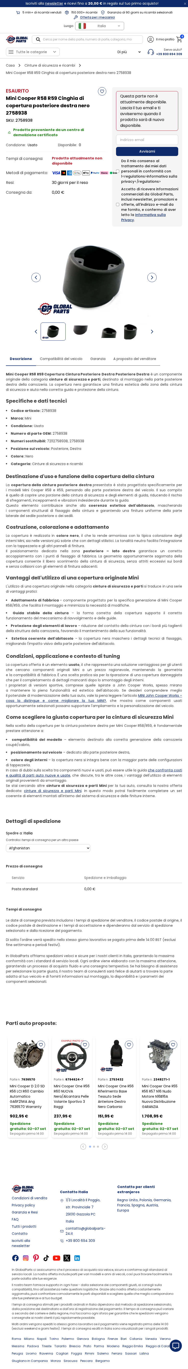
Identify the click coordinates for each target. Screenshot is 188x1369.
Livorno (31, 1353)
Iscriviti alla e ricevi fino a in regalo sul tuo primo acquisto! (92, 3)
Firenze (113, 1339)
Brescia (75, 1346)
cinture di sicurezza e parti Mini (53, 790)
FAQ (15, 1219)
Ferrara (117, 1353)
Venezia (151, 1339)
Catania (135, 1339)
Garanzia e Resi (25, 1212)
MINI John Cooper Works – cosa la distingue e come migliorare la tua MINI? (94, 698)
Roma (16, 1339)
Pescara (86, 1361)
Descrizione (21, 358)
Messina (18, 1346)
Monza (56, 1361)
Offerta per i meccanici (97, 17)
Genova (83, 1339)
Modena (113, 1346)
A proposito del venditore (134, 358)
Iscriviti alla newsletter (21, 1243)
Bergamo (102, 1361)
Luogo (68, 26)
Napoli (42, 1339)
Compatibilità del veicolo (61, 358)
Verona (165, 1339)
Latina (144, 1353)
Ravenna (46, 1353)
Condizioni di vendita (29, 1198)
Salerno (103, 1353)
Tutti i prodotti (24, 1226)
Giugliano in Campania (30, 1361)
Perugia (17, 1353)
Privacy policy (23, 1205)
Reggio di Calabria (160, 1346)
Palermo (68, 1339)
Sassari (131, 1353)
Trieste (46, 1346)
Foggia (76, 1353)
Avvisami (147, 151)
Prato (87, 1346)
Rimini (89, 1353)
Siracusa (70, 1361)
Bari (124, 1339)
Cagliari (62, 1353)
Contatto (20, 1233)
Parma (99, 1346)
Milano (29, 1339)
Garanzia (98, 358)
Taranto (60, 1346)
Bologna (98, 1339)
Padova (33, 1346)
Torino (54, 1339)
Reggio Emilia (132, 1346)
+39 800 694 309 (80, 1240)
